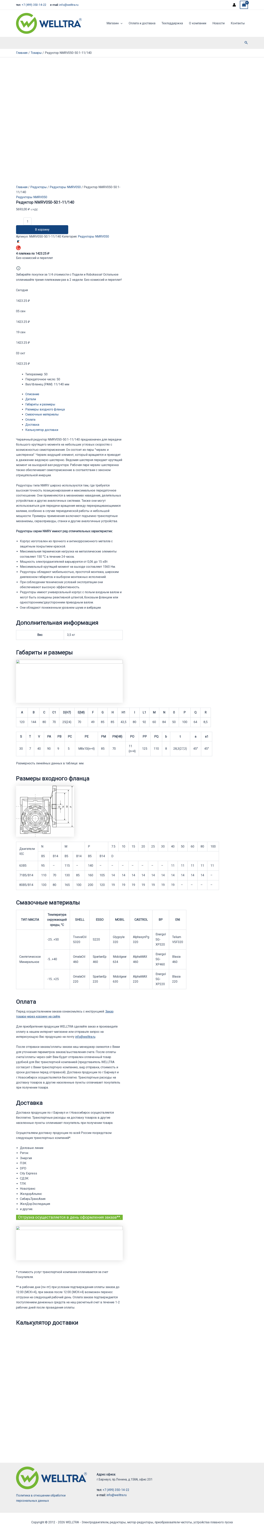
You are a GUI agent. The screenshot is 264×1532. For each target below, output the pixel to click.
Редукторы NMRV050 (65, 187)
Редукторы (38, 187)
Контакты (238, 23)
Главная (21, 187)
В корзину (42, 229)
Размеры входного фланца (45, 409)
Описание (32, 394)
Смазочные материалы (42, 414)
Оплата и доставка (142, 23)
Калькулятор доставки (41, 430)
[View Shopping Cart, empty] (244, 5)
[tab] (74, 394)
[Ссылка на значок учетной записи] (234, 5)
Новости (218, 23)
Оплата (30, 419)
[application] (121, 23)
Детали (30, 399)
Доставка (32, 424)
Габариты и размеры (40, 404)
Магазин (112, 23)
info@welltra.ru (68, 5)
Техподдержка (172, 23)
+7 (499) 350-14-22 (34, 5)
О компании (197, 23)
